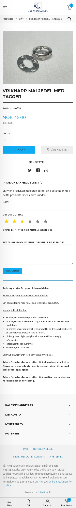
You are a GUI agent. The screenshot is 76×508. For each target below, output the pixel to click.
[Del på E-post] (46, 171)
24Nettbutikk (45, 492)
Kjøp (21, 149)
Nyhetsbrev (55, 456)
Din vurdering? (13, 214)
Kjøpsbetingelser (43, 449)
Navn (6, 202)
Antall (7, 133)
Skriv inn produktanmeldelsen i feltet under (33, 242)
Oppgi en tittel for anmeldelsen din (27, 230)
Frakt (25, 449)
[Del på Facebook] (38, 171)
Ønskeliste (58, 149)
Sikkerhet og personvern (29, 456)
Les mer (39, 481)
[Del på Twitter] (30, 171)
